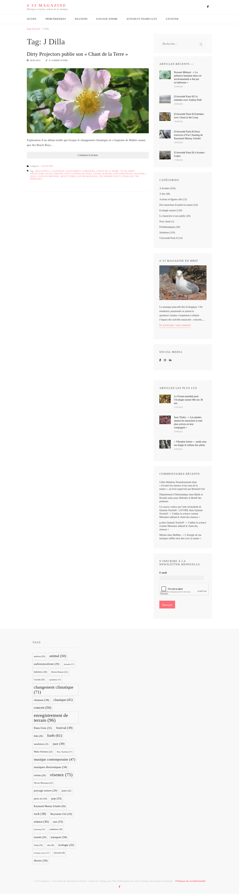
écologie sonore (41, 853)
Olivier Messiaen (87, 176)
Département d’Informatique (173, 494)
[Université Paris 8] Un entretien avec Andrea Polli (188, 98)
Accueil (32, 19)
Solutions (81, 19)
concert (42, 707)
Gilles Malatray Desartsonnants (175, 482)
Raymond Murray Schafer (50, 806)
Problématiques (56, 19)
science (41, 821)
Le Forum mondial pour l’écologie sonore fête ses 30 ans (188, 400)
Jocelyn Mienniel (48, 176)
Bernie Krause (59, 672)
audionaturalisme (46, 664)
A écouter (172, 19)
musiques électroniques (50, 767)
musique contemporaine (54, 759)
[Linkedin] (170, 360)
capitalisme (55, 680)
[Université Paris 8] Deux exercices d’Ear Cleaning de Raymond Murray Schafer (188, 135)
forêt (54, 735)
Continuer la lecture (88, 155)
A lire (162, 193)
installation (41, 744)
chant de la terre (108, 171)
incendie (139, 174)
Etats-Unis (43, 728)
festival (64, 728)
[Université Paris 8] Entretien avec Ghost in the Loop (189, 116)
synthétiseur (55, 829)
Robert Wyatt (112, 176)
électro (40, 860)
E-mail (163, 572)
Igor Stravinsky (123, 174)
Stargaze (127, 176)
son (58, 821)
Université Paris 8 (168, 238)
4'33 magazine (46, 5)
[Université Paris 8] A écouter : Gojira (190, 154)
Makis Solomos (43, 751)
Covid (123, 171)
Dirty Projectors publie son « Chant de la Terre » (77, 54)
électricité (59, 853)
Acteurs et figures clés (141, 19)
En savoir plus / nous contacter (175, 325)
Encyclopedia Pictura (78, 174)
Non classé (165, 221)
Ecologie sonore (107, 19)
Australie (69, 664)
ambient (39, 656)
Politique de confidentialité (190, 881)
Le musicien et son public (172, 216)
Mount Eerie (68, 176)
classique (63, 700)
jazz (59, 743)
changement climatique (80, 171)
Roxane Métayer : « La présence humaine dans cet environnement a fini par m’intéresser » (187, 77)
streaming (39, 829)
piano (66, 791)
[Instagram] (165, 360)
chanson (41, 700)
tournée (40, 837)
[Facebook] (160, 360)
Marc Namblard (65, 752)
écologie (66, 845)
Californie (57, 171)
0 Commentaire (58, 60)
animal (57, 656)
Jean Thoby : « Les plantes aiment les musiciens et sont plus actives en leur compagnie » (188, 422)
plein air (40, 798)
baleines (40, 672)
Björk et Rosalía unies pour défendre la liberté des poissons (181, 498)
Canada (39, 680)
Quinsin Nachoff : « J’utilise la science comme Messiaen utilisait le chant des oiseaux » (181, 513)
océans (40, 775)
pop (101, 176)
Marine (163, 535)
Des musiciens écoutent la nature (176, 204)
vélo (50, 845)
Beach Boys (42, 171)
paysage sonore (45, 790)
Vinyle (38, 845)
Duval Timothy (54, 174)
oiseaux (61, 774)
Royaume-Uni (61, 814)
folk (38, 736)
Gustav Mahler (102, 174)
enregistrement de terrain (51, 718)
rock (40, 814)
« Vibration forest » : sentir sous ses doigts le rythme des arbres (190, 443)
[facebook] (208, 6)
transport (59, 837)
